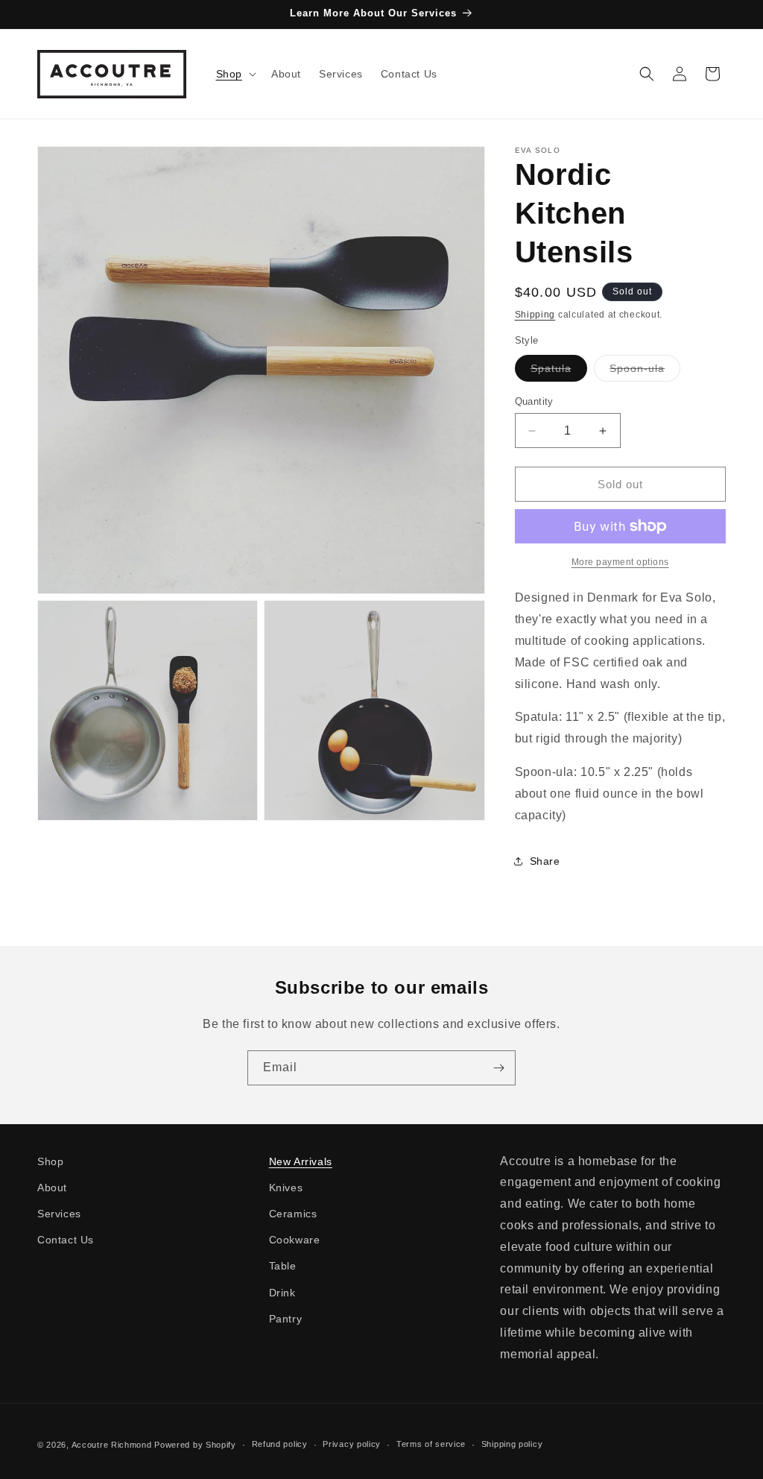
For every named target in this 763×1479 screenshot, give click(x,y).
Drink (282, 1293)
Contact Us (65, 1240)
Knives (286, 1187)
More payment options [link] (620, 562)
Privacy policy (352, 1443)
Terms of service (431, 1443)
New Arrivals (300, 1161)
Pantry (286, 1319)
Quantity (534, 401)
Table (283, 1266)
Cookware (294, 1240)
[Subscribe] (498, 1067)
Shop (50, 1161)
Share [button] (545, 861)
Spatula (559, 372)
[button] (234, 73)
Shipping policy (512, 1443)
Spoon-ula (645, 372)
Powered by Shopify (195, 1444)
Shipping (535, 314)
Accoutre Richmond (112, 1444)
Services (59, 1214)
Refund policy (280, 1443)
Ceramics (293, 1214)
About (52, 1187)
